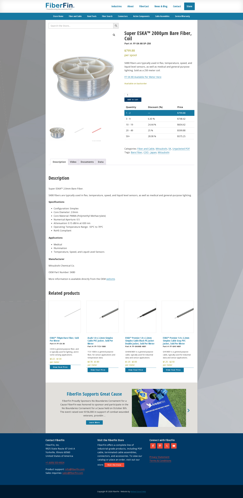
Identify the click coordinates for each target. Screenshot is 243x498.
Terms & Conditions (160, 460)
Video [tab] (73, 161)
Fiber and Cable (145, 148)
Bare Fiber (136, 152)
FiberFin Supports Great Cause (94, 394)
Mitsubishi (161, 148)
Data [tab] (101, 161)
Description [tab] (59, 161)
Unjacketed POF (181, 148)
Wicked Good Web (138, 491)
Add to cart (133, 99)
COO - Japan (150, 152)
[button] (114, 35)
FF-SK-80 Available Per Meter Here (142, 76)
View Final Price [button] (60, 367)
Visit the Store (114, 465)
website (110, 278)
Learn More (94, 422)
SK (169, 148)
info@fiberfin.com (75, 469)
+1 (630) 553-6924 (55, 462)
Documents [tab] (87, 161)
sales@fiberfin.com (72, 472)
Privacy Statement (159, 456)
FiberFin (60, 6)
